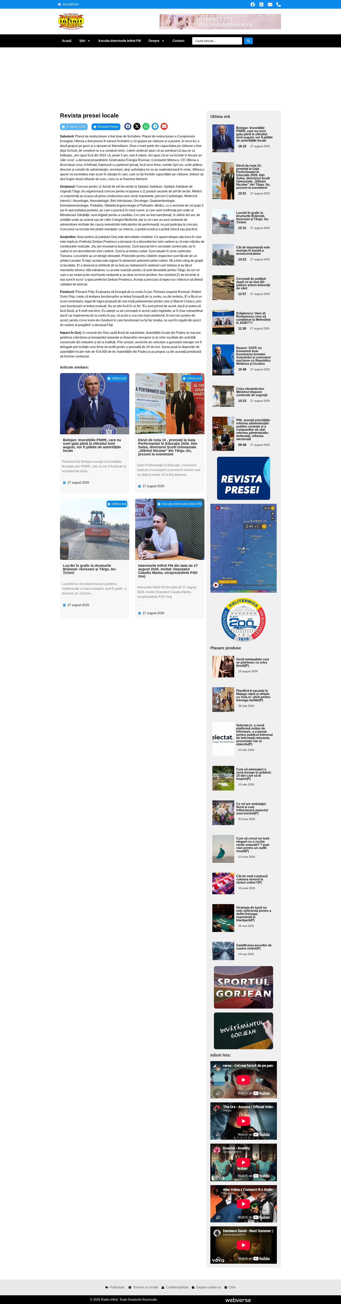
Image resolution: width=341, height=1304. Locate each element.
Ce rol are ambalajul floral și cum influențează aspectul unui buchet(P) (252, 808)
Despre (154, 40)
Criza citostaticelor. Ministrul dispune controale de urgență (251, 392)
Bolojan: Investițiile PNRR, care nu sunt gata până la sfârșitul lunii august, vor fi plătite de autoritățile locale (92, 445)
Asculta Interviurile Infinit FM (119, 40)
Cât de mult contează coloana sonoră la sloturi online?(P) (252, 879)
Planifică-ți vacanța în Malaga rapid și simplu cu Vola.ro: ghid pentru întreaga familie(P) (253, 695)
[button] (127, 126)
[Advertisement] (170, 77)
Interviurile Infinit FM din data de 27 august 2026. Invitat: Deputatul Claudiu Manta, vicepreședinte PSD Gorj (168, 571)
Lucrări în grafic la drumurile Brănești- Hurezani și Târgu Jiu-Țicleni (89, 569)
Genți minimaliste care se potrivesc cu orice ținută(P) (252, 662)
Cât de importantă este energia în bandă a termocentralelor (253, 250)
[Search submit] (248, 41)
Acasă (66, 40)
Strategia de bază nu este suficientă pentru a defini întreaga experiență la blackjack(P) (253, 914)
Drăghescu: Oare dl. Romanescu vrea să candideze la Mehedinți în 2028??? (253, 318)
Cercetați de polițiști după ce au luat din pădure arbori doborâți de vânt (253, 283)
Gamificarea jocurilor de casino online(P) (254, 947)
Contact (178, 40)
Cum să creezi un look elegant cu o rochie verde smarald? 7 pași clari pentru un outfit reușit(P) (252, 845)
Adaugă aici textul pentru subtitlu (222, 133)
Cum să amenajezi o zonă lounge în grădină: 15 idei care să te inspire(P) (254, 774)
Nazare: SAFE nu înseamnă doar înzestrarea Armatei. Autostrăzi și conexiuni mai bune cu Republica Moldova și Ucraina (253, 355)
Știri (82, 40)
